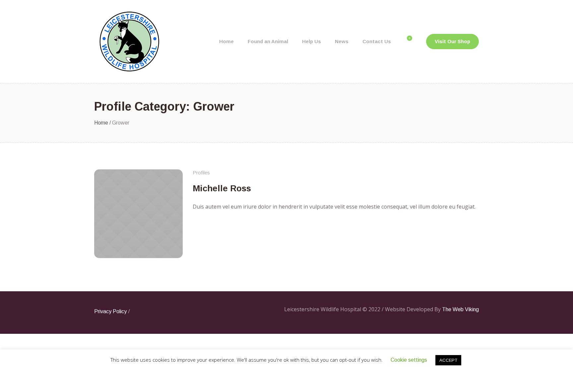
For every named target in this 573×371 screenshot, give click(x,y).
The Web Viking (460, 309)
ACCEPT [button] (448, 360)
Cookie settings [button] (409, 360)
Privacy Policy (110, 311)
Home (101, 123)
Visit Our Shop (452, 41)
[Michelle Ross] (138, 213)
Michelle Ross (222, 188)
